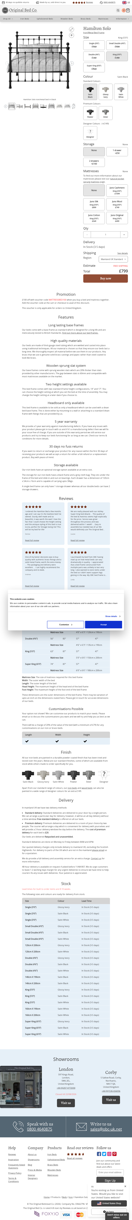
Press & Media (35, 1170)
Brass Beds (52, 1164)
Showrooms (34, 1159)
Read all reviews (74, 1158)
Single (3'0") (94, 45)
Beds (64, 1197)
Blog (30, 1164)
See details (122, 253)
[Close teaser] (104, 1211)
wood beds (87, 788)
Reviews (12, 1154)
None (94, 150)
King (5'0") (117, 56)
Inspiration (13, 1159)
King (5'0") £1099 (117, 190)
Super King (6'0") (94, 67)
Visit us (66, 1103)
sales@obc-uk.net (106, 1129)
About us (32, 1154)
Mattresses (52, 1175)
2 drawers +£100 (94, 162)
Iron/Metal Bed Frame (93, 32)
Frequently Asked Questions (16, 1166)
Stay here (109, 1211)
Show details (111, 616)
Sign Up (110, 1180)
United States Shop (111, 1203)
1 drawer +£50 (117, 152)
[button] (72, 63)
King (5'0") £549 (94, 218)
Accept (103, 624)
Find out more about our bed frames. (80, 332)
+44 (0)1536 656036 (111, 1091)
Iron (71, 1197)
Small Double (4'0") (117, 45)
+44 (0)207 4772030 (66, 1088)
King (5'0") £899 (94, 204)
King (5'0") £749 (117, 204)
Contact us (96, 858)
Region (87, 257)
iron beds (72, 788)
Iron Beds (52, 1154)
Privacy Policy (14, 1173)
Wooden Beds (54, 1170)
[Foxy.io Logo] (46, 1214)
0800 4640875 (39, 1129)
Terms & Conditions (13, 1180)
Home (47, 1197)
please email (98, 850)
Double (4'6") (94, 56)
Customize (64, 624)
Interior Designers (33, 1177)
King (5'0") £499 (117, 218)
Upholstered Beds (56, 1159)
